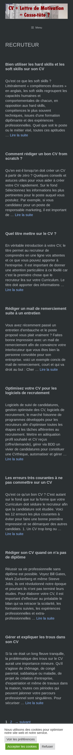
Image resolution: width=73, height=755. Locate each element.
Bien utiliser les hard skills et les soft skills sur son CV (34, 66)
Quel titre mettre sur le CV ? (30, 233)
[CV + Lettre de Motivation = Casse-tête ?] (36, 11)
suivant (23, 722)
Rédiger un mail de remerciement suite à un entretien (35, 310)
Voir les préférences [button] (21, 739)
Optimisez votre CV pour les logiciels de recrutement (31, 390)
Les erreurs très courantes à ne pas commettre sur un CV (34, 480)
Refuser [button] (47, 746)
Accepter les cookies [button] (22, 746)
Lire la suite (19, 135)
